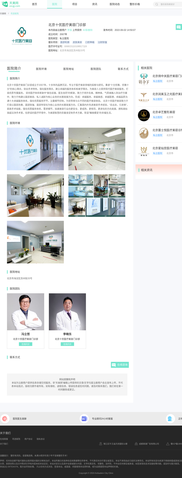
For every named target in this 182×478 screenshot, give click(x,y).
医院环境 (41, 69)
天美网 (3, 13)
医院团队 (96, 69)
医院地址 (68, 69)
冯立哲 (25, 334)
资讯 (94, 4)
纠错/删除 (88, 30)
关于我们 (4, 444)
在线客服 (4, 439)
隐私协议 (41, 439)
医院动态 (115, 4)
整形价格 (135, 4)
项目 (74, 4)
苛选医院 (15, 13)
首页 (34, 4)
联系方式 (123, 69)
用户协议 (28, 439)
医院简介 (14, 68)
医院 (54, 4)
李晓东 (67, 334)
